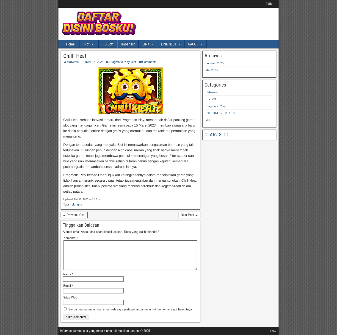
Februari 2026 (214, 63)
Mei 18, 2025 (94, 62)
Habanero (128, 44)
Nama (68, 274)
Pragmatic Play (119, 62)
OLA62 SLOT (216, 135)
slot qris (77, 204)
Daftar (269, 4)
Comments (149, 62)
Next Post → (189, 215)
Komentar (71, 238)
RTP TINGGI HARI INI (220, 113)
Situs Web (70, 297)
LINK (145, 44)
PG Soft (107, 44)
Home (70, 44)
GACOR (193, 44)
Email (68, 285)
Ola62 (272, 331)
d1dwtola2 (73, 62)
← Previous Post (74, 215)
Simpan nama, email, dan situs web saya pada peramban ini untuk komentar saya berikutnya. (130, 309)
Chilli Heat (74, 56)
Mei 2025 (211, 70)
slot (87, 44)
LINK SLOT (169, 44)
